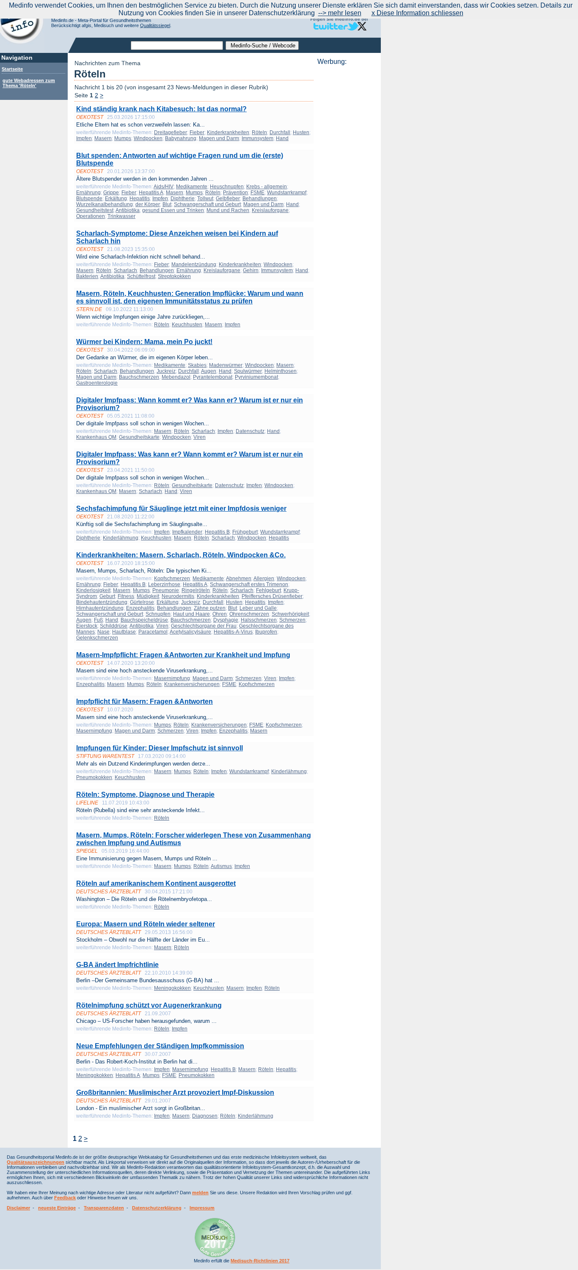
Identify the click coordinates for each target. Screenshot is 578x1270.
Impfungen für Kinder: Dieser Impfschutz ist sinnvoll (159, 748)
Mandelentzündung (193, 264)
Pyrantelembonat (212, 377)
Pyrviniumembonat (256, 377)
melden (200, 1192)
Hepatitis (139, 198)
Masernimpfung (172, 678)
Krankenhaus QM (96, 437)
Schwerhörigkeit (290, 614)
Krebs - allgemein (266, 187)
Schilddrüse (113, 626)
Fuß (98, 620)
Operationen (90, 216)
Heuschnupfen (227, 187)
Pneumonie (165, 590)
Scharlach (125, 270)
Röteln (259, 132)
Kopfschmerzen (172, 578)
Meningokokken (172, 988)
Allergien (263, 578)
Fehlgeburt (268, 590)
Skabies (197, 365)
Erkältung (116, 198)
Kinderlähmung (120, 538)
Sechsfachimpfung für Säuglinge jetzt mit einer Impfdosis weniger (181, 508)
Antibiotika (128, 210)
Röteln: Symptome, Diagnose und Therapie (145, 794)
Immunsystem (257, 138)
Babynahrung (180, 138)
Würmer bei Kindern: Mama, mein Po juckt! (144, 341)
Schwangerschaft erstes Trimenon (249, 584)
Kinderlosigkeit (93, 590)
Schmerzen (292, 620)
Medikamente (191, 187)
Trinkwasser (121, 216)
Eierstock (86, 626)
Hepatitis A (151, 193)
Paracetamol (153, 632)
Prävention (235, 193)
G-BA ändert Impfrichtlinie (117, 964)
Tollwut (205, 198)
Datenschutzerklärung (157, 1207)
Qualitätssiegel (155, 25)
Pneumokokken (94, 777)
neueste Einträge (57, 1207)
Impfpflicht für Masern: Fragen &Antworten (144, 701)
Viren (199, 437)
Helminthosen (280, 371)
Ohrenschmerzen (249, 614)
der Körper (147, 204)
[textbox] (177, 45)
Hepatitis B (217, 532)
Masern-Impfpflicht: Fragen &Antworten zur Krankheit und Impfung (183, 654)
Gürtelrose (142, 602)
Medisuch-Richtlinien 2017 (260, 1260)
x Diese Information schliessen (417, 13)
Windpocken (148, 138)
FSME (257, 193)
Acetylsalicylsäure (190, 632)
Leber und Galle (258, 608)
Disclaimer (18, 1207)
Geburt (107, 596)
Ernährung (88, 193)
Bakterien (87, 276)
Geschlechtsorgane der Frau (204, 626)
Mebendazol (176, 377)
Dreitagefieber (170, 132)
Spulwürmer (248, 371)
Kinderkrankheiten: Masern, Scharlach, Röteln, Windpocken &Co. (181, 555)
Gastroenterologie (97, 383)
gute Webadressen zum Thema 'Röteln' (29, 83)
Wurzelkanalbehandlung (104, 204)
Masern (103, 138)
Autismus (221, 866)
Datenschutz (250, 431)
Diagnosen (204, 1116)
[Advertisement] (346, 193)
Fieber (197, 132)
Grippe (111, 193)
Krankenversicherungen (192, 684)
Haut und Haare (191, 614)
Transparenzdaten (104, 1207)
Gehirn (251, 270)
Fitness (126, 596)
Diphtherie (183, 198)
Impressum (202, 1207)
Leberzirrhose (164, 584)
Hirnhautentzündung (100, 608)
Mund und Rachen (227, 210)
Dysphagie (225, 620)
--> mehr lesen (339, 13)
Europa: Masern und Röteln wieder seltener (145, 924)
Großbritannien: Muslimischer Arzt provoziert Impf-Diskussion (175, 1092)
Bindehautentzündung (101, 602)
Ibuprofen (266, 632)
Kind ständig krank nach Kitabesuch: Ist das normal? (161, 109)
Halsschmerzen (259, 620)
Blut (166, 204)
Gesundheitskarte (139, 437)
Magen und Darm (219, 138)
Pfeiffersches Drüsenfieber (272, 596)
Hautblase (124, 632)
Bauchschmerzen (139, 377)
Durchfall (280, 132)
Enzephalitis (140, 608)
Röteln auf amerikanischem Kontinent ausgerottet (156, 883)
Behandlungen (259, 198)
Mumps (122, 138)
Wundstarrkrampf (286, 193)
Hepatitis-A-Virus (233, 632)
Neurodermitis (178, 596)
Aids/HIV (163, 187)
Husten (301, 132)
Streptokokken (174, 276)
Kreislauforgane (270, 210)
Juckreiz (166, 371)
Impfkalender (187, 532)
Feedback (65, 1197)
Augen (208, 371)
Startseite (12, 69)
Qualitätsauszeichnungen (35, 1162)
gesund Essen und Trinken (173, 210)
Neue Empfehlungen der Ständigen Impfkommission (160, 1046)
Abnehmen (238, 578)
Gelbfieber (228, 198)
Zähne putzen (210, 608)
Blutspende (89, 198)
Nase (103, 632)
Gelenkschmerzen (97, 638)
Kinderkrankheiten (228, 132)
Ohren (219, 614)
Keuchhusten (187, 325)
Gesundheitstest (94, 210)
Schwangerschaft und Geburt (207, 204)
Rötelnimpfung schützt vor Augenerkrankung (149, 1005)
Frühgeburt (245, 532)
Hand (282, 138)
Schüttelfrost (141, 276)
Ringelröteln (196, 590)
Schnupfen (158, 614)
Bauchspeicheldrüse (144, 620)
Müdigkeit (148, 596)
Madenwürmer (225, 365)
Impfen (84, 138)
